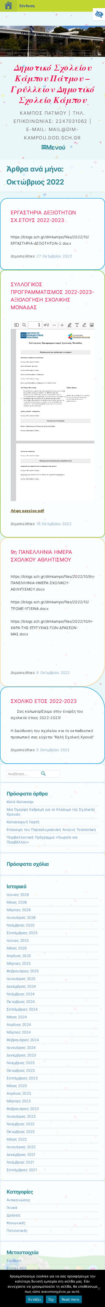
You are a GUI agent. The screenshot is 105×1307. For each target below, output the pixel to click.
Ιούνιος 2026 (18, 895)
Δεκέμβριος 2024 (21, 986)
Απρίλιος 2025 (19, 956)
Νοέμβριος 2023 (21, 1063)
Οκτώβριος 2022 (21, 1132)
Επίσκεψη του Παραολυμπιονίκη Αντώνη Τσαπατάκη (51, 830)
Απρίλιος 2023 (19, 1093)
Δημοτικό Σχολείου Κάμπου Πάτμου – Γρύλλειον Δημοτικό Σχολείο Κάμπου (53, 83)
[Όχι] (98, 1288)
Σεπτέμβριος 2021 (22, 1170)
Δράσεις (13, 1215)
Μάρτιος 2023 (19, 1101)
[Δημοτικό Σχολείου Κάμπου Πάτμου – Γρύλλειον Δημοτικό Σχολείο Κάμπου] (52, 55)
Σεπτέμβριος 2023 (22, 1078)
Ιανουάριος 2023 (21, 1116)
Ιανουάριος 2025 (21, 979)
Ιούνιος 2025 (18, 940)
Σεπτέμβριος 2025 (22, 933)
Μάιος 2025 (17, 948)
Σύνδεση (27, 6)
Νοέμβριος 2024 (21, 994)
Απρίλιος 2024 (19, 1025)
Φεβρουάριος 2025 (23, 971)
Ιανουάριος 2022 (21, 1147)
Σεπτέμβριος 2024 (22, 1009)
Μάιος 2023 (17, 1086)
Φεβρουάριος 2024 (23, 1040)
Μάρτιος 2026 (19, 910)
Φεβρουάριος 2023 (23, 1109)
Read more (70, 1299)
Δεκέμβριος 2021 (21, 1155)
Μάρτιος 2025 (19, 963)
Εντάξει (34, 1299)
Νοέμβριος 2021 (20, 1162)
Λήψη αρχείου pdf (27, 510)
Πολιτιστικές (17, 1230)
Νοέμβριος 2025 (20, 925)
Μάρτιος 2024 (19, 1032)
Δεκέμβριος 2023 (21, 1055)
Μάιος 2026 (17, 902)
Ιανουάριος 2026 (21, 918)
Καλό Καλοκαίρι (20, 802)
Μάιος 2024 (17, 1017)
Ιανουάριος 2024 (21, 1047)
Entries (17, 1268)
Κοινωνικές (16, 1223)
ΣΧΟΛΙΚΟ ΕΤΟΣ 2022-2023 (44, 701)
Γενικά (12, 1208)
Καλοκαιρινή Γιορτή (23, 822)
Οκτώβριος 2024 (21, 1002)
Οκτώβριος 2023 (21, 1070)
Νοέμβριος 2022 (20, 1124)
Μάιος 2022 (17, 1139)
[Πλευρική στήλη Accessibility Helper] (99, 14)
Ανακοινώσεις (18, 1200)
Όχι (51, 1299)
